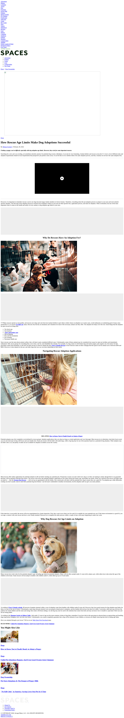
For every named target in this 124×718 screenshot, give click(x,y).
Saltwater (3, 19)
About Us (7, 705)
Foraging (3, 9)
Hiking (3, 3)
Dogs (2, 69)
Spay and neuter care (11, 332)
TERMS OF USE (6, 715)
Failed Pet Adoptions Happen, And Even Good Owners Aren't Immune (32, 623)
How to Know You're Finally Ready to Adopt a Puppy (66, 436)
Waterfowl (4, 27)
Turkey (3, 26)
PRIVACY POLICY (7, 716)
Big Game (4, 23)
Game (2, 21)
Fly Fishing (4, 16)
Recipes (3, 29)
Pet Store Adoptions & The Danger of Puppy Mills (19, 681)
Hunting (3, 39)
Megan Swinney (7, 147)
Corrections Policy (9, 710)
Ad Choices (7, 707)
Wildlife (3, 42)
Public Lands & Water (7, 44)
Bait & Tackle (5, 14)
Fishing (3, 13)
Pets (2, 8)
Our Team (4, 47)
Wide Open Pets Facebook (40, 620)
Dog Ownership (10, 69)
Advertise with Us (9, 708)
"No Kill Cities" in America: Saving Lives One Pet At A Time (23, 692)
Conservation (4, 40)
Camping (3, 5)
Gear (2, 31)
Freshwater (4, 18)
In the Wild (4, 11)
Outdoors (3, 36)
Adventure (4, 1)
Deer (2, 24)
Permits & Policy (5, 45)
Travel (2, 6)
